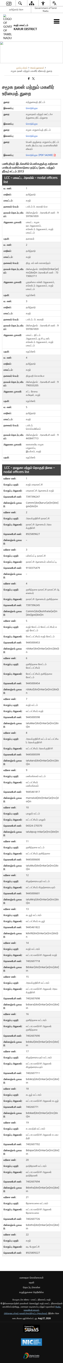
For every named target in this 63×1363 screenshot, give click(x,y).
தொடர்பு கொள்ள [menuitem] (31, 1287)
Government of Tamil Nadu (46, 9)
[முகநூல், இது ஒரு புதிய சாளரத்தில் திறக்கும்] (28, 78)
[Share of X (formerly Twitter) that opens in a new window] (33, 78)
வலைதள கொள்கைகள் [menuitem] (32, 1277)
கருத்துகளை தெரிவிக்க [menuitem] (31, 1292)
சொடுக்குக (32, 108)
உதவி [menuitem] (31, 1282)
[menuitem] (8, 3)
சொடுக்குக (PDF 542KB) (39, 155)
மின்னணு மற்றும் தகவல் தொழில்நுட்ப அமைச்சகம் (25, 1313)
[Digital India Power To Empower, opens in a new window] (31, 1356)
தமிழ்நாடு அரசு (16, 9)
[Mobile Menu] (57, 21)
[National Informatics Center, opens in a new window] (31, 1342)
